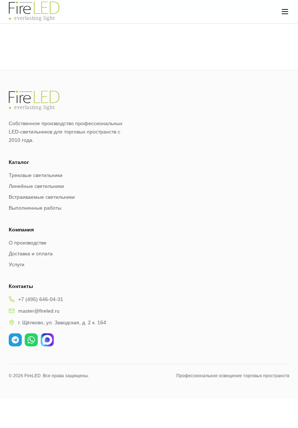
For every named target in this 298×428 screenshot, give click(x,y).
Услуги (16, 264)
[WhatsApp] (31, 339)
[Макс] (47, 339)
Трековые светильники (36, 175)
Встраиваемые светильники (42, 197)
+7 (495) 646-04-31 (40, 299)
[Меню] (285, 11)
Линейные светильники (36, 186)
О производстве (28, 243)
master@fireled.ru (39, 311)
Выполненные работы (35, 208)
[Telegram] (15, 339)
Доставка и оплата (31, 253)
